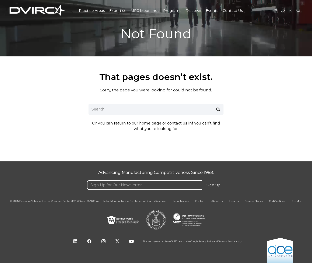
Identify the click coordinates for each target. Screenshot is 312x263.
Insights (234, 201)
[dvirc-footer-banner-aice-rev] (280, 250)
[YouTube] (131, 241)
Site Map (296, 201)
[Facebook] (89, 241)
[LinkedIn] (75, 241)
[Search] (218, 109)
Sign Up (214, 185)
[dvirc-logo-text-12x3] (37, 10)
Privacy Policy (206, 241)
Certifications (277, 201)
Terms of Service (226, 241)
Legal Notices (181, 201)
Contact (200, 201)
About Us (217, 201)
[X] (117, 241)
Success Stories (254, 201)
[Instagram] (103, 241)
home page (150, 123)
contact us (177, 123)
